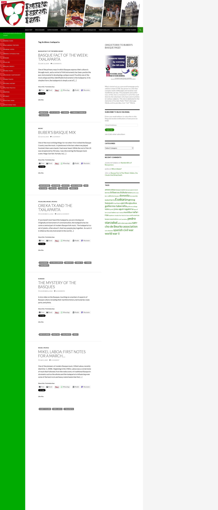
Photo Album (75, 30)
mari (117, 212)
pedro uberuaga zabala (125, 223)
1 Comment (56, 137)
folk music (44, 262)
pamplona (124, 219)
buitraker (56, 185)
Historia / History (9, 83)
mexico (121, 212)
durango (132, 196)
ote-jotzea (55, 112)
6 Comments (56, 63)
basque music (44, 185)
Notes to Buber (52, 30)
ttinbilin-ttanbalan (78, 112)
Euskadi (41, 279)
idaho (107, 209)
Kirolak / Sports (8, 66)
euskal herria (110, 200)
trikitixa (53, 188)
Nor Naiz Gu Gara (124, 215)
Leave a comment (63, 214)
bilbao (113, 192)
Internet (6, 96)
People (54, 201)
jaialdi (112, 209)
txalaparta (44, 115)
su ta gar (43, 188)
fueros (119, 203)
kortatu (66, 185)
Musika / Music (8, 70)
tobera (88, 262)
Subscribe (110, 130)
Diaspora (116, 196)
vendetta (74, 188)
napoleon (111, 215)
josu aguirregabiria (123, 209)
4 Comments (60, 291)
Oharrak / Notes (8, 49)
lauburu (113, 212)
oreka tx (79, 262)
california (111, 196)
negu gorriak (77, 185)
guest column (45, 409)
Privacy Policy (117, 30)
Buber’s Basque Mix (89, 30)
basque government (132, 190)
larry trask (108, 212)
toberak (65, 112)
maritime (56, 334)
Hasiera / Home (8, 41)
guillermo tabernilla (116, 206)
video (76, 334)
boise (129, 192)
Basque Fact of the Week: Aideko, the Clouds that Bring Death (121, 174)
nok (86, 185)
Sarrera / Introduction (11, 53)
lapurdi (136, 209)
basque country (121, 190)
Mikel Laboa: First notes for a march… (62, 353)
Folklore (42, 201)
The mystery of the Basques (57, 284)
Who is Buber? (40, 30)
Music (60, 51)
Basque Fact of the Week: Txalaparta (63, 57)
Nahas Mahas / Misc (9, 105)
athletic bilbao (110, 190)
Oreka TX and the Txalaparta (55, 207)
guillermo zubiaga (132, 206)
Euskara (121, 199)
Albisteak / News (8, 100)
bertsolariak (45, 334)
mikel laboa (57, 409)
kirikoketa (43, 112)
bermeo (107, 193)
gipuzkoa (133, 203)
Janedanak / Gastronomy (11, 75)
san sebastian (109, 230)
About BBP (28, 30)
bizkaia (123, 192)
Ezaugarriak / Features (11, 45)
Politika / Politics (9, 87)
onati (120, 219)
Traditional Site (104, 30)
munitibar (128, 212)
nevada (116, 215)
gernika (125, 203)
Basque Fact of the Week (48, 51)
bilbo (118, 193)
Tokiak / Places (8, 79)
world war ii (112, 233)
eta (136, 196)
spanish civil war (123, 230)
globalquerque (56, 262)
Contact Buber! (130, 30)
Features (64, 30)
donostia (125, 195)
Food (115, 203)
